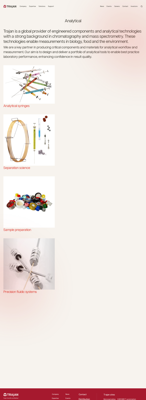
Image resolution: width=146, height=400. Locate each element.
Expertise (32, 6)
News (102, 6)
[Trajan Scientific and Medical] (9, 6)
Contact (125, 6)
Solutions (42, 6)
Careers (117, 6)
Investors (134, 6)
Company (23, 6)
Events (109, 6)
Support (51, 6)
